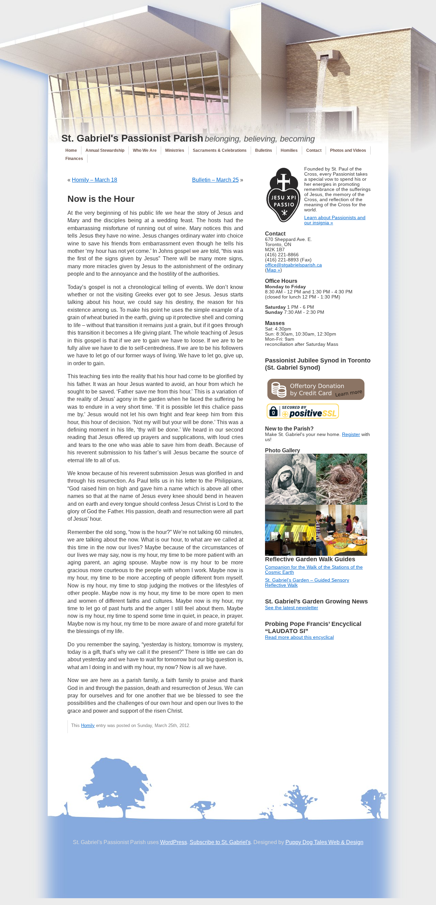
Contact (314, 150)
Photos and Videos (348, 150)
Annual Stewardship (104, 150)
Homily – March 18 (94, 180)
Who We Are (145, 150)
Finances (74, 158)
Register (351, 434)
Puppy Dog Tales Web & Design (324, 842)
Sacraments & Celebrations (220, 150)
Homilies (289, 150)
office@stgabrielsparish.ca (293, 265)
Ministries (174, 150)
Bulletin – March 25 (215, 180)
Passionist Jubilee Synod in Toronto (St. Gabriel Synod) (318, 364)
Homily (88, 725)
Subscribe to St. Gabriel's (220, 842)
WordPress (173, 842)
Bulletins (263, 150)
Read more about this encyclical (299, 637)
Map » (273, 270)
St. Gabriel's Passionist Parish (132, 138)
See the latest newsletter (291, 607)
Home (71, 150)
